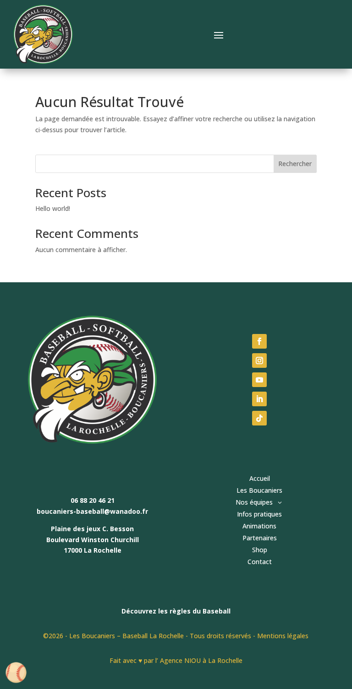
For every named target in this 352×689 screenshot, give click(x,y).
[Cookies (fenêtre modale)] (16, 673)
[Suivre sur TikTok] (259, 418)
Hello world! (52, 208)
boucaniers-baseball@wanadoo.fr (92, 511)
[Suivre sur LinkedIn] (259, 399)
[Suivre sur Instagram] (259, 360)
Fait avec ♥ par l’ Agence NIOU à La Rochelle (176, 660)
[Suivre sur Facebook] (259, 341)
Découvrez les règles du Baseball (176, 611)
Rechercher (295, 163)
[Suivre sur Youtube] (259, 379)
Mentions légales (282, 635)
